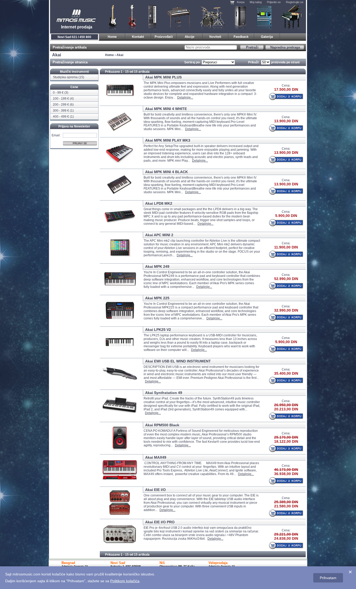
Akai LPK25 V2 (158, 329)
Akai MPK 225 (157, 298)
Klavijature (152, 17)
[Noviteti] (215, 36)
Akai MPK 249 (157, 266)
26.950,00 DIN (286, 405)
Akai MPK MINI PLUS (163, 77)
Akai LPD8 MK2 (158, 203)
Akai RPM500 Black (162, 425)
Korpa (240, 2)
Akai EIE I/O (155, 490)
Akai (119, 55)
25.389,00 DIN (286, 502)
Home (109, 55)
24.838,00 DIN (286, 538)
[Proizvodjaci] (164, 36)
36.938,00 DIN (286, 474)
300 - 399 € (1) (63, 110)
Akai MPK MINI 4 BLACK (166, 172)
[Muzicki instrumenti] (112, 36)
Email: (56, 135)
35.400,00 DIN (286, 373)
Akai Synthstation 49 (163, 393)
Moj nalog (256, 2)
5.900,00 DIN (286, 216)
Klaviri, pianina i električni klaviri (178, 17)
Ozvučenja (240, 17)
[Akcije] (189, 36)
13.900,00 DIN (286, 121)
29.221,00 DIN (286, 534)
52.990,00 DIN (286, 279)
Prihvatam (328, 578)
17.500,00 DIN (286, 89)
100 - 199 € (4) (63, 98)
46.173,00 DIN (286, 469)
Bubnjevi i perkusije (212, 17)
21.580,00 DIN (286, 506)
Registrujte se (294, 2)
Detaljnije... (185, 97)
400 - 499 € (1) (63, 116)
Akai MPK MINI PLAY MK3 (167, 140)
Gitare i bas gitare (111, 17)
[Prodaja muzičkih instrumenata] (138, 36)
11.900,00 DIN (286, 247)
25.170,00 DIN (286, 437)
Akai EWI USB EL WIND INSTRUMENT (178, 361)
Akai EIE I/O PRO (160, 522)
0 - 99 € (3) (60, 92)
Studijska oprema (264, 17)
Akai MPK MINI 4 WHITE (166, 109)
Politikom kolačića (124, 581)
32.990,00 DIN (286, 310)
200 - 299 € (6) (63, 104)
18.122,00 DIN (286, 441)
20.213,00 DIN (286, 409)
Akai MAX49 (155, 457)
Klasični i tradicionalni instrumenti (291, 17)
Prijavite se (274, 2)
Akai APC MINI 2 (159, 235)
